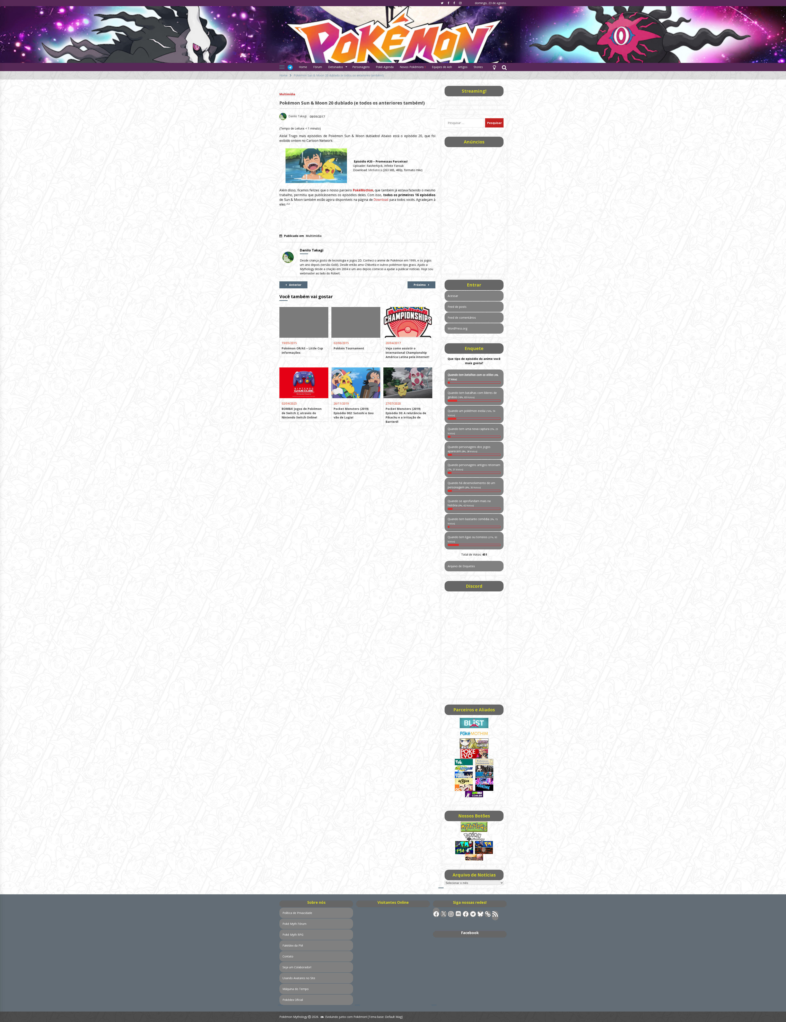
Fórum (317, 67)
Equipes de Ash (442, 67)
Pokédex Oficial (292, 1000)
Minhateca (375, 170)
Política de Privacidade (297, 913)
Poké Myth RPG (292, 935)
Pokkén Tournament (349, 348)
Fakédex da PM (292, 945)
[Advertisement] (474, 209)
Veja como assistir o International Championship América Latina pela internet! (407, 352)
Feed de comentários (462, 317)
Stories (478, 67)
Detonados (335, 67)
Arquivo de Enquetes (461, 566)
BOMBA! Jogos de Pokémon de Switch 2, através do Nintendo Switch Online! (302, 413)
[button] (494, 67)
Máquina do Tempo (295, 989)
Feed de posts (457, 307)
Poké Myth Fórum (294, 924)
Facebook (470, 932)
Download (381, 200)
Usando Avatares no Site (298, 978)
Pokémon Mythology (293, 1017)
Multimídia (287, 94)
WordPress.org (457, 328)
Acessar (453, 296)
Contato (287, 956)
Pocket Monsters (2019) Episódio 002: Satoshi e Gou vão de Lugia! (354, 413)
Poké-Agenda (385, 67)
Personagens (361, 67)
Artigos (463, 67)
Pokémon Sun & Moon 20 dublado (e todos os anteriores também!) (352, 103)
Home (303, 67)
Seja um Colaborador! (296, 967)
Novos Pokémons (412, 67)
